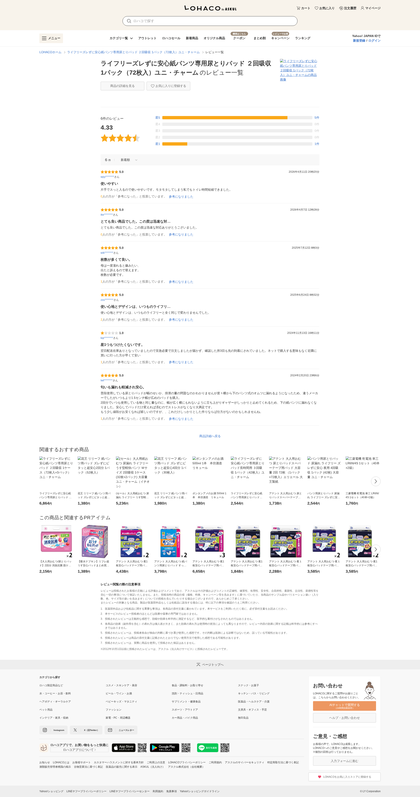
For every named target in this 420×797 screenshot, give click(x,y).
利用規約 (158, 791)
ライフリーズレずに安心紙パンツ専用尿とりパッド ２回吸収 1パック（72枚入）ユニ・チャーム (133, 52)
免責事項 (171, 791)
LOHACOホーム (50, 52)
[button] (127, 160)
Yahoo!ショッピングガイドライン (200, 791)
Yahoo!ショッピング (51, 791)
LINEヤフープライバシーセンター (130, 791)
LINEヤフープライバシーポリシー (86, 791)
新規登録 (359, 40)
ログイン (374, 40)
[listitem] (72, 685)
